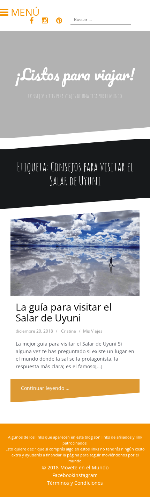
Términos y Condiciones (75, 483)
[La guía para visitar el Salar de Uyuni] (75, 254)
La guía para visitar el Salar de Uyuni (64, 312)
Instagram (86, 475)
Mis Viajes (93, 331)
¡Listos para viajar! (75, 74)
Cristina (68, 331)
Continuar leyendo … (45, 388)
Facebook (63, 475)
